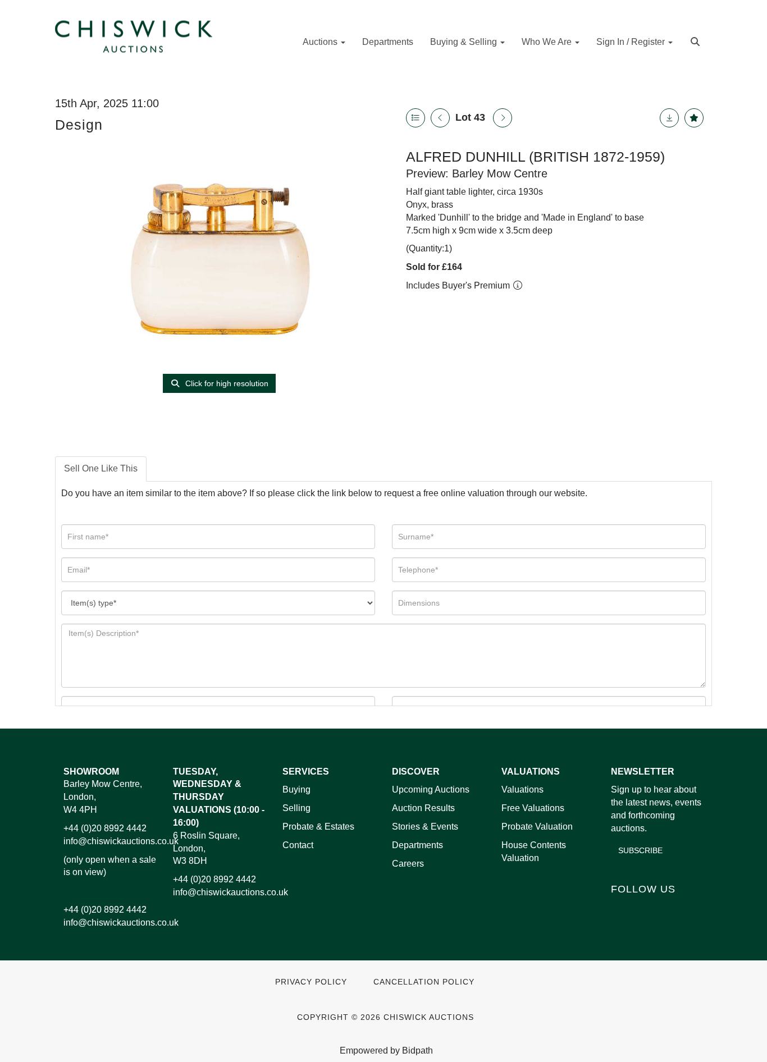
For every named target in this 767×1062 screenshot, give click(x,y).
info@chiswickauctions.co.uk (121, 841)
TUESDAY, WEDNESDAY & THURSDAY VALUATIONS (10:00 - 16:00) (218, 797)
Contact (297, 845)
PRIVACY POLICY (311, 982)
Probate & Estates (318, 826)
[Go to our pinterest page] (668, 908)
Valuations (522, 789)
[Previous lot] (440, 117)
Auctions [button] (321, 42)
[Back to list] (415, 117)
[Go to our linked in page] (645, 908)
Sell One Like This (101, 468)
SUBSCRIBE (640, 850)
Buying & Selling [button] (464, 42)
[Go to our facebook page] (621, 908)
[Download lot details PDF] (669, 117)
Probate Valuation (537, 826)
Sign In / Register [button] (631, 42)
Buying (296, 789)
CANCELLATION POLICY (423, 982)
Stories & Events (426, 826)
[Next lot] (502, 117)
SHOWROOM (91, 771)
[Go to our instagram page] (691, 908)
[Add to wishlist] (694, 117)
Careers (408, 863)
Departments (387, 42)
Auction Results (423, 808)
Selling (296, 808)
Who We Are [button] (548, 42)
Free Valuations (532, 808)
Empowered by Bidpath (386, 1050)
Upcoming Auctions (430, 789)
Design (79, 124)
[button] (696, 41)
